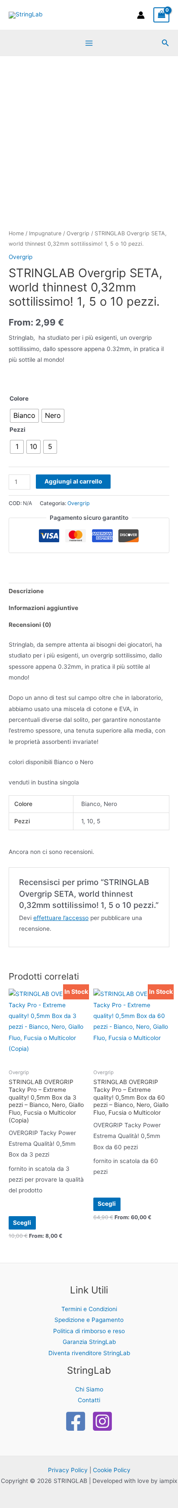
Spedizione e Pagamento (89, 1319)
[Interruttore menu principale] (88, 43)
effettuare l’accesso (61, 917)
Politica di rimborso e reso (89, 1331)
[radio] (24, 415)
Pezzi (17, 429)
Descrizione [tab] (26, 591)
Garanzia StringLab (89, 1341)
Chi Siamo (89, 1389)
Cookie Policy (111, 1470)
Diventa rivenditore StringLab (89, 1353)
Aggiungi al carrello (73, 481)
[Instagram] (102, 1421)
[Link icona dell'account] (141, 15)
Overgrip (78, 233)
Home (16, 233)
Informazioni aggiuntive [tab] (43, 607)
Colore (19, 398)
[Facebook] (75, 1421)
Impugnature (45, 233)
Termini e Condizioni (89, 1309)
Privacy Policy (68, 1470)
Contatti (89, 1400)
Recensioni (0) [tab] (30, 624)
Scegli (22, 1222)
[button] (165, 43)
